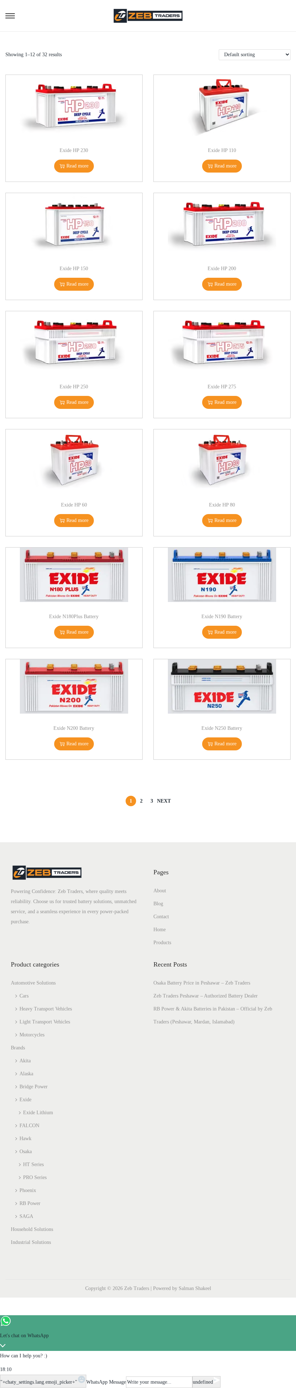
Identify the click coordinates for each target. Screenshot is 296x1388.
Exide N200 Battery (73, 728)
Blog (158, 903)
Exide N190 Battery (221, 616)
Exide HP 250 (74, 386)
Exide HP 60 (74, 505)
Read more (77, 166)
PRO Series (35, 1177)
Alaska (26, 1073)
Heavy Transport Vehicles (45, 1009)
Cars (24, 996)
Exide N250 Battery (221, 728)
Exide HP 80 (222, 505)
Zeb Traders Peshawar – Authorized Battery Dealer (205, 996)
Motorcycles (31, 1034)
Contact (161, 916)
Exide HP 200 (222, 268)
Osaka (25, 1151)
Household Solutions (32, 1229)
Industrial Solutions (31, 1242)
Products (162, 942)
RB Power (29, 1203)
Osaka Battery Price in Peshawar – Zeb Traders (201, 983)
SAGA (26, 1216)
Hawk (25, 1138)
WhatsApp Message (106, 1382)
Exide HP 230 (74, 150)
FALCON (29, 1125)
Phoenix (27, 1190)
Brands (18, 1047)
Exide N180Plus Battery (74, 616)
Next (164, 801)
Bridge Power (33, 1086)
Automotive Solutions (33, 983)
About (159, 890)
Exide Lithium (38, 1112)
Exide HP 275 (222, 386)
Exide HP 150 (74, 268)
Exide (25, 1099)
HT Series (33, 1164)
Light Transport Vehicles (44, 1022)
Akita (25, 1060)
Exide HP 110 (222, 150)
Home (159, 929)
